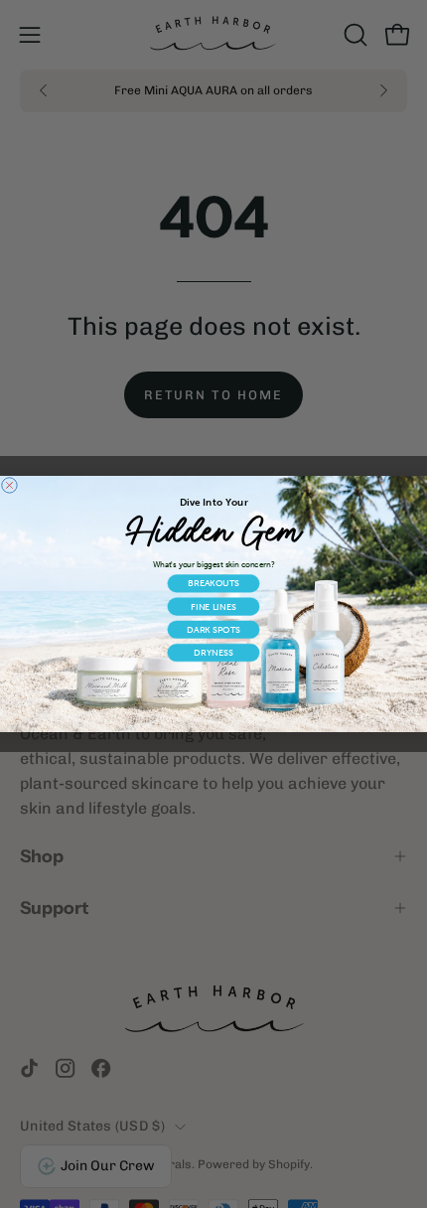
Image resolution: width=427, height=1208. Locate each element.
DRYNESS (213, 652)
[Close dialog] (9, 485)
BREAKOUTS (213, 583)
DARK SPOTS (213, 629)
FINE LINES (213, 606)
